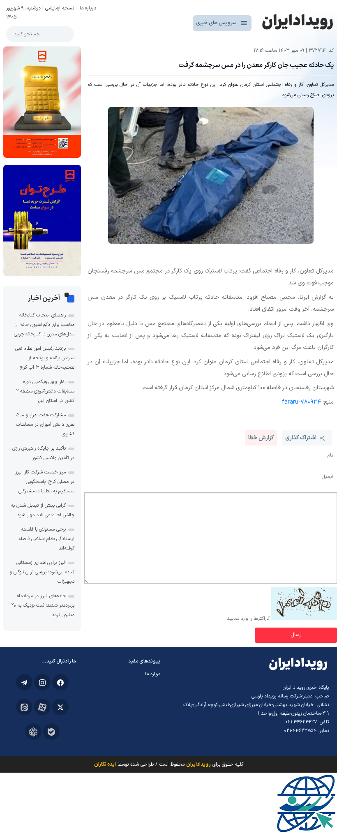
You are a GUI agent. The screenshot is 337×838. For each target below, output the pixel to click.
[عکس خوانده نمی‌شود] (304, 618)
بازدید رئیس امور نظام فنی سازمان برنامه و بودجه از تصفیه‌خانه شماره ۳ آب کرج (44, 358)
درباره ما (88, 8)
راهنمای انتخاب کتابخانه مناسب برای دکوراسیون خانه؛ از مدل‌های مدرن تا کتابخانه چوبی (44, 325)
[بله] (51, 731)
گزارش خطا (261, 438)
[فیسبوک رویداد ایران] (60, 682)
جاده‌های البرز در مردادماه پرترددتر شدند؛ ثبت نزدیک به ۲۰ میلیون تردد (42, 605)
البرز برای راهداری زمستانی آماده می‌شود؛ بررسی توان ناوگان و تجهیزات (42, 572)
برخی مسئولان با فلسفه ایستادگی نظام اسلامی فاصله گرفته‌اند (46, 539)
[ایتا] (24, 707)
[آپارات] (42, 707)
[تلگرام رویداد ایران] (24, 682)
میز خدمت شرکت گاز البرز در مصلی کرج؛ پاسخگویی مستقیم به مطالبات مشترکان (44, 482)
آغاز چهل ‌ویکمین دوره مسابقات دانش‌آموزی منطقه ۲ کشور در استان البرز (45, 391)
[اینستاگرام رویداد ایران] (42, 682)
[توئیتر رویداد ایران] (60, 707)
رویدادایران (198, 764)
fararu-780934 (301, 402)
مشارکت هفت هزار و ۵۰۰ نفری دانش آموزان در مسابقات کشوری (45, 424)
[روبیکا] (33, 731)
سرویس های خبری (216, 23)
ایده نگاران (105, 764)
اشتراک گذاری (300, 438)
